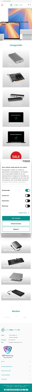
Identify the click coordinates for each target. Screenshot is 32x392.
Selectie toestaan (16, 223)
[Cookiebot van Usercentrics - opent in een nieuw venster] (23, 161)
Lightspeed (9, 386)
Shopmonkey (23, 386)
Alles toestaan (16, 218)
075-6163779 (7, 1)
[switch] (27, 195)
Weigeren (16, 229)
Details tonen (23, 213)
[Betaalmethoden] (5, 390)
